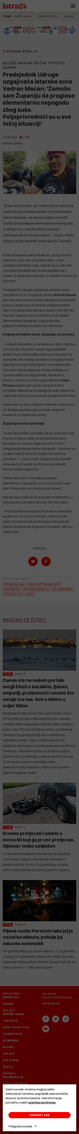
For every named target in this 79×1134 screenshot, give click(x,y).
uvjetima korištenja (41, 1102)
